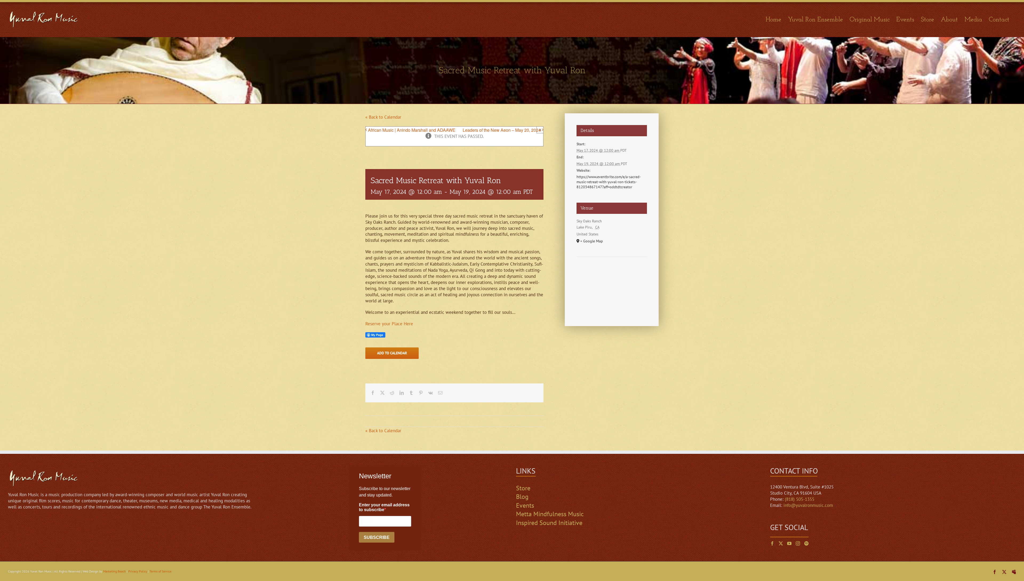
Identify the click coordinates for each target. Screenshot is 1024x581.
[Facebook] (772, 543)
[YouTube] (789, 543)
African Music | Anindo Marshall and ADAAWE (411, 130)
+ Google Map (591, 241)
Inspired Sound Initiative (549, 523)
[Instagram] (798, 543)
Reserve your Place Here (389, 324)
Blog (522, 496)
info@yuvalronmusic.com (808, 505)
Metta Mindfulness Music (550, 514)
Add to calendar (392, 353)
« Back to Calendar (383, 117)
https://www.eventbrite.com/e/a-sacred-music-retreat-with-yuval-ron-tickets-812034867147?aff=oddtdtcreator (609, 181)
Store (523, 488)
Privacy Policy (137, 571)
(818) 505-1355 (799, 499)
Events (525, 505)
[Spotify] (806, 543)
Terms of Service (160, 571)
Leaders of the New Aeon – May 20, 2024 (502, 130)
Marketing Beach (114, 571)
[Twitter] (781, 543)
